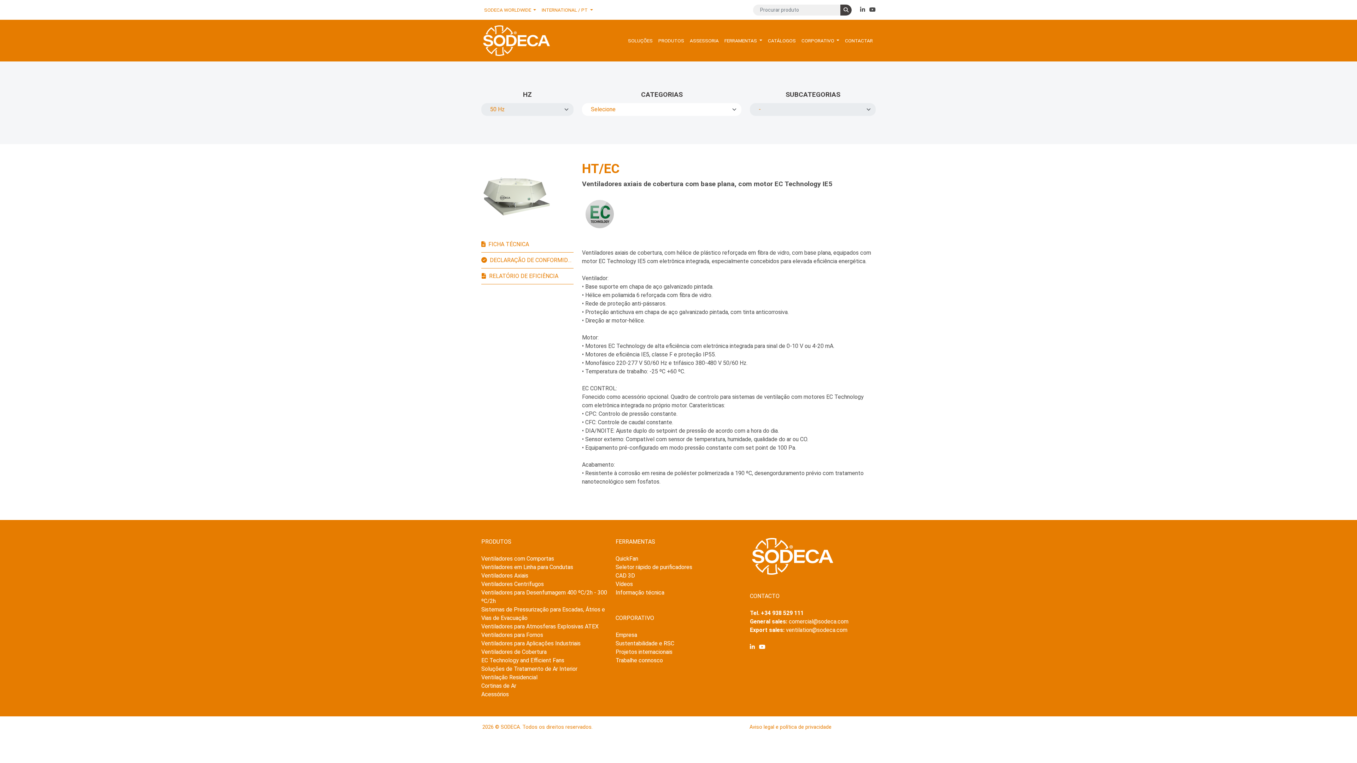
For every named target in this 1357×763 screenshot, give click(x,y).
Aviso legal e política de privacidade (791, 727)
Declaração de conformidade (532, 260)
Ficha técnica (508, 244)
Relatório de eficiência (523, 276)
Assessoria (704, 40)
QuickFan (627, 558)
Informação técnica (640, 592)
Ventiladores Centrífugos (512, 584)
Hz (527, 94)
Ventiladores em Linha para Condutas (527, 567)
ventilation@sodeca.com (816, 630)
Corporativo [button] (818, 40)
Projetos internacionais (644, 652)
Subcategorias (813, 94)
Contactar (859, 40)
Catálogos (782, 40)
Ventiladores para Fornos (512, 635)
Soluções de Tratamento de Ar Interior (529, 669)
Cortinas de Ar (498, 685)
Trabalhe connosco (639, 660)
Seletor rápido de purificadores (654, 567)
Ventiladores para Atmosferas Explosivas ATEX (540, 626)
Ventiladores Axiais (504, 575)
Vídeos (624, 584)
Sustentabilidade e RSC (645, 643)
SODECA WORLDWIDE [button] (508, 10)
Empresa (626, 635)
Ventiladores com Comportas (517, 558)
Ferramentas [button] (741, 40)
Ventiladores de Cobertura (514, 652)
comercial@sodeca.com (818, 621)
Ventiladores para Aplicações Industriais (531, 643)
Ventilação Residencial (509, 677)
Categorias (662, 94)
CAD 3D (625, 575)
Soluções (640, 40)
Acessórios (495, 694)
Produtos (671, 40)
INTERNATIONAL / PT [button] (565, 10)
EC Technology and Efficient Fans (522, 660)
